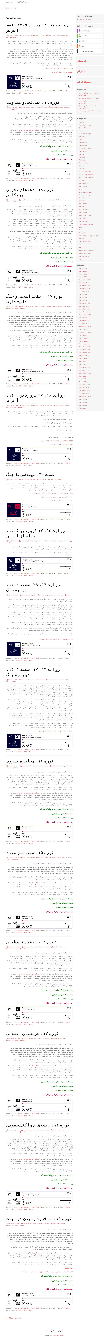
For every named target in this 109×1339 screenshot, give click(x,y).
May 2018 (82, 408)
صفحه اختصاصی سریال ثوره (62, 150)
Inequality (83, 183)
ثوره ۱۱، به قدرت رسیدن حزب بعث (39, 1218)
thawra (8, 109)
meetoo (81, 207)
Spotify (19, 93)
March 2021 (83, 341)
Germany (82, 169)
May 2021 (82, 335)
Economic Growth (85, 148)
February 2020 (84, 367)
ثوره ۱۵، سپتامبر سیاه (30, 852)
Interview (83, 186)
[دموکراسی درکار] (11, 8)
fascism (82, 157)
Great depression (86, 177)
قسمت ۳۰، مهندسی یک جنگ (30, 474)
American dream (85, 125)
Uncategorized (84, 242)
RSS (25, 93)
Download (35, 91)
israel (27, 35)
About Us (9, 2)
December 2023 (84, 321)
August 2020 (83, 356)
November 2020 (84, 350)
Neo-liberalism (85, 215)
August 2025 (83, 294)
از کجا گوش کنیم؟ (23, 2)
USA (67, 35)
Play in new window (21, 91)
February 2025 (84, 303)
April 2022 (83, 329)
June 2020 (83, 358)
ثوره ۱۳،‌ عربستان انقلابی (32, 1033)
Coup (80, 140)
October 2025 (84, 291)
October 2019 (84, 370)
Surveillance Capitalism (89, 236)
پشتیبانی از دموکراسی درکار (62, 72)
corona (81, 137)
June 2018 (83, 405)
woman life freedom (86, 250)
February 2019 (84, 385)
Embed (68, 91)
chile (81, 131)
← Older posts (13, 1318)
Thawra (44, 107)
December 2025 (84, 286)
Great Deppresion (86, 174)
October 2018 (84, 393)
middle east (34, 35)
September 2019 (85, 373)
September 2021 (85, 332)
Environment (83, 151)
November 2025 (84, 289)
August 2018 (83, 399)
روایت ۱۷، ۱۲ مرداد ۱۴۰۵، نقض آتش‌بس (37, 27)
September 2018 (85, 396)
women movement (85, 253)
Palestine (38, 107)
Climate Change (85, 134)
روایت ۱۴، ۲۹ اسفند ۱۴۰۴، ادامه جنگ (33, 587)
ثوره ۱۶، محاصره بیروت (30, 760)
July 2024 (83, 318)
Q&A (80, 227)
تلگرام (82, 71)
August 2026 (83, 268)
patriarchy (83, 221)
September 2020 (85, 353)
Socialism (83, 233)
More (31, 93)
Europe (81, 154)
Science (82, 230)
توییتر (82, 60)
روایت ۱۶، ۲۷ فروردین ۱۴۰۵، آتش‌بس (35, 397)
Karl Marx (83, 204)
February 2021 (84, 344)
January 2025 (84, 306)
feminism (82, 160)
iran (49, 35)
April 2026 (83, 274)
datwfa (14, 37)
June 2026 (83, 271)
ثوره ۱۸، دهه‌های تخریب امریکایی (30, 192)
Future (81, 166)
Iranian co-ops (85, 195)
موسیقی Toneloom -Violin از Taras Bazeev (56, 68)
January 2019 (84, 388)
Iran (22, 35)
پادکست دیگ (67, 146)
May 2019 (82, 379)
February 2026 (84, 280)
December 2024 (84, 309)
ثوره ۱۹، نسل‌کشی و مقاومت (33, 102)
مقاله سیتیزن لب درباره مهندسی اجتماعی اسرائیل (53, 493)
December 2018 (84, 391)
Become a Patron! (84, 19)
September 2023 (85, 326)
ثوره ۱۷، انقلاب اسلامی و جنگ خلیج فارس (34, 299)
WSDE (80, 259)
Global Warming (85, 172)
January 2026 (84, 283)
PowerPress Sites (57, 1335)
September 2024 (85, 315)
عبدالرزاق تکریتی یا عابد (29, 130)
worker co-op (84, 256)
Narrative (43, 405)
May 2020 (82, 361)
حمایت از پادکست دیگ (50, 146)
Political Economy (86, 224)
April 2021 (83, 338)
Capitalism (83, 128)
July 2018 (83, 402)
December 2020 (84, 347)
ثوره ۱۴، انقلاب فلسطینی (31, 941)
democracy (83, 142)
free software (84, 163)
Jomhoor (82, 201)
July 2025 (83, 297)
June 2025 (83, 300)
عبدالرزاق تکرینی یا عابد (29, 793)
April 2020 (83, 364)
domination (83, 145)
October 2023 (84, 323)
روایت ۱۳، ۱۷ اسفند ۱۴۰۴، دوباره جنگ (33, 672)
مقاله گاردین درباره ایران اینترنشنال (57, 497)
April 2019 (83, 382)
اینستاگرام (85, 81)
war (43, 35)
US (40, 35)
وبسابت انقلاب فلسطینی (64, 155)
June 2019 (83, 376)
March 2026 (83, 277)
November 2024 (84, 312)
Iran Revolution (85, 192)
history (82, 180)
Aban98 (81, 122)
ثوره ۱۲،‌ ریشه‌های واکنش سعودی (38, 1124)
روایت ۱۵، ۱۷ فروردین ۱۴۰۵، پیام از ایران (35, 533)
